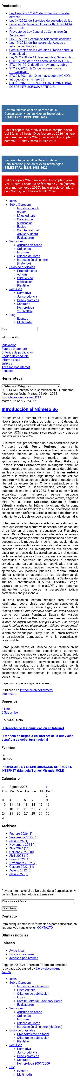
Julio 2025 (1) (18, 841)
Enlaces (7, 363)
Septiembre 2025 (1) (23, 837)
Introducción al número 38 (26, 79)
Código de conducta (15, 356)
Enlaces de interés (22, 954)
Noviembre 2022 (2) (23, 863)
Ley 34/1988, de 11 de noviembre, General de (41, 57)
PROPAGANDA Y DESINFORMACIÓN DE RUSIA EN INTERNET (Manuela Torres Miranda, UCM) (37, 768)
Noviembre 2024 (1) (23, 844)
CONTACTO (45, 928)
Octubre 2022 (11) (21, 867)
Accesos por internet (16, 367)
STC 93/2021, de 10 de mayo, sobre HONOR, (40, 76)
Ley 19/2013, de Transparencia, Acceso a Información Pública (37, 44)
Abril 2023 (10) (19, 856)
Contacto (8, 371)
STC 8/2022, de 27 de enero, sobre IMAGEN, (40, 61)
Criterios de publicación (18, 352)
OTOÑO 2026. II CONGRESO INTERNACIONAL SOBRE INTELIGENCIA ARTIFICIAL (40, 85)
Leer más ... (9, 694)
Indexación (9, 345)
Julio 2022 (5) (18, 874)
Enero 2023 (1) (19, 859)
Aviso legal (16, 951)
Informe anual (11, 360)
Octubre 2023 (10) (21, 852)
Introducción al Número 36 (30, 409)
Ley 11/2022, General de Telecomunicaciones (40, 39)
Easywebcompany (48, 968)
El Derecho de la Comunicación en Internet (33, 728)
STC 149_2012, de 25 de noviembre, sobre (39, 65)
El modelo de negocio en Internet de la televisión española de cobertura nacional (37, 737)
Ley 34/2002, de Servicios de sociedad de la (40, 20)
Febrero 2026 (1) (20, 833)
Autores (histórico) (14, 349)
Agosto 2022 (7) (20, 870)
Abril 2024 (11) (19, 848)
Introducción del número (36, 690)
